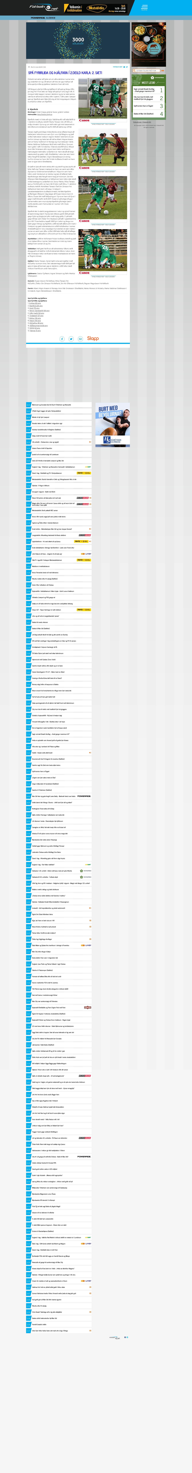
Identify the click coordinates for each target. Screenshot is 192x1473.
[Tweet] (71, 339)
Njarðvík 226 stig (36, 306)
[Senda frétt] (80, 339)
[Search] (163, 70)
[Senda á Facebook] (62, 339)
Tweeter (127, 1337)
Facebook (125, 1337)
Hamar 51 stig (35, 331)
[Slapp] (93, 339)
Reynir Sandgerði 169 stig (39, 311)
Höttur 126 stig (35, 318)
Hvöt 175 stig (34, 308)
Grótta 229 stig (35, 303)
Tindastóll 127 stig (36, 316)
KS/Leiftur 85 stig (36, 323)
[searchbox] (146, 70)
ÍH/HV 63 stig (35, 328)
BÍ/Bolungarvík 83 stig (39, 326)
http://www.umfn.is (44, 115)
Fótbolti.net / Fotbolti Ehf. (45, 8)
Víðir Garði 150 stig (36, 313)
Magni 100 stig (35, 321)
